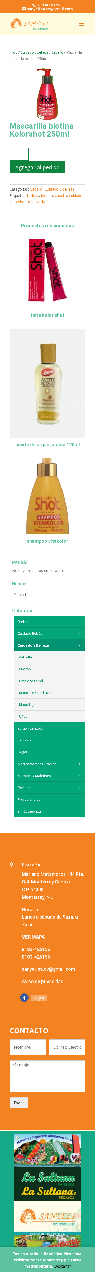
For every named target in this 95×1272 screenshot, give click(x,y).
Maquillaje (27, 704)
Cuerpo (25, 669)
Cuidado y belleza (35, 52)
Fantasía (24, 740)
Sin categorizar (30, 811)
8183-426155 (36, 949)
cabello (61, 195)
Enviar (19, 1102)
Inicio (14, 52)
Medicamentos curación (37, 763)
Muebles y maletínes (34, 775)
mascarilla (36, 201)
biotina (47, 195)
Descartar (62, 1266)
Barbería (25, 621)
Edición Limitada (30, 728)
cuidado (76, 195)
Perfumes (26, 787)
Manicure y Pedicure (35, 692)
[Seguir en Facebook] (24, 997)
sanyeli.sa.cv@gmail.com (48, 969)
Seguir (39, 998)
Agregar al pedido (37, 167)
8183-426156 (36, 957)
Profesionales (29, 799)
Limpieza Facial (31, 680)
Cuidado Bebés (30, 633)
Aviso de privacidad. (43, 981)
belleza (33, 195)
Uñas (23, 716)
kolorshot (18, 201)
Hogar (22, 752)
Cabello (57, 52)
